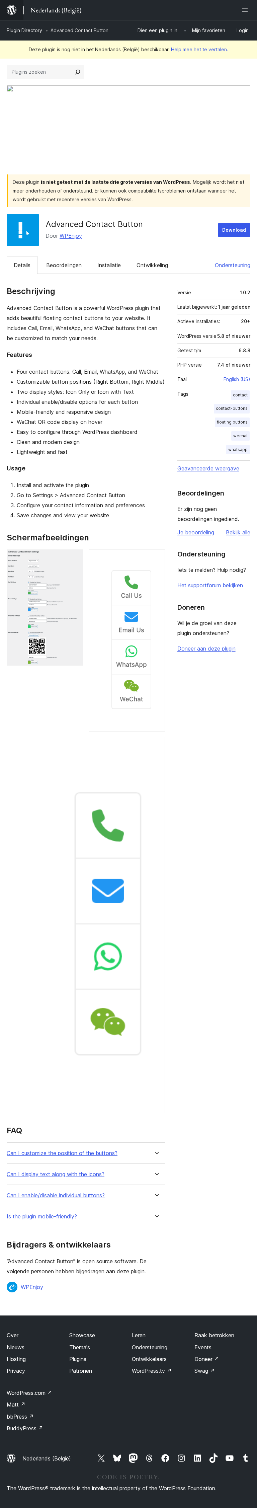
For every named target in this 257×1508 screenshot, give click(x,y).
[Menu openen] (246, 10)
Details (22, 265)
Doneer (206, 1359)
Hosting (16, 1359)
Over (12, 1335)
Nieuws (15, 1347)
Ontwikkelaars (149, 1359)
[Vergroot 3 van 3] (156, 746)
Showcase (82, 1335)
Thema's (79, 1347)
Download (234, 230)
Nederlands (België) (46, 1458)
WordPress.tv (152, 1370)
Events (202, 1347)
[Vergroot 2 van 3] (156, 558)
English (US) (237, 379)
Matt (16, 1404)
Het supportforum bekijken (210, 585)
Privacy (16, 1370)
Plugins (77, 1359)
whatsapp (238, 449)
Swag (204, 1370)
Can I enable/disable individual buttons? (56, 1195)
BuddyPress (25, 1428)
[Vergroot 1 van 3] (74, 558)
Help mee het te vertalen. (199, 49)
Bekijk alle (238, 532)
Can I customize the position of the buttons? (62, 1153)
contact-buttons (232, 408)
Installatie (109, 265)
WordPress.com (29, 1392)
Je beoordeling (195, 532)
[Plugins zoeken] (77, 72)
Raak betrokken (214, 1335)
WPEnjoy (71, 235)
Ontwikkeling (152, 265)
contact (240, 394)
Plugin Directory (24, 30)
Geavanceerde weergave (208, 468)
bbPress (20, 1416)
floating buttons (232, 422)
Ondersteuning (232, 265)
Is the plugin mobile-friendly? (42, 1216)
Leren (139, 1335)
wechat (240, 435)
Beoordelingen (64, 265)
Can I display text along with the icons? (55, 1174)
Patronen (80, 1370)
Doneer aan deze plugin (206, 648)
